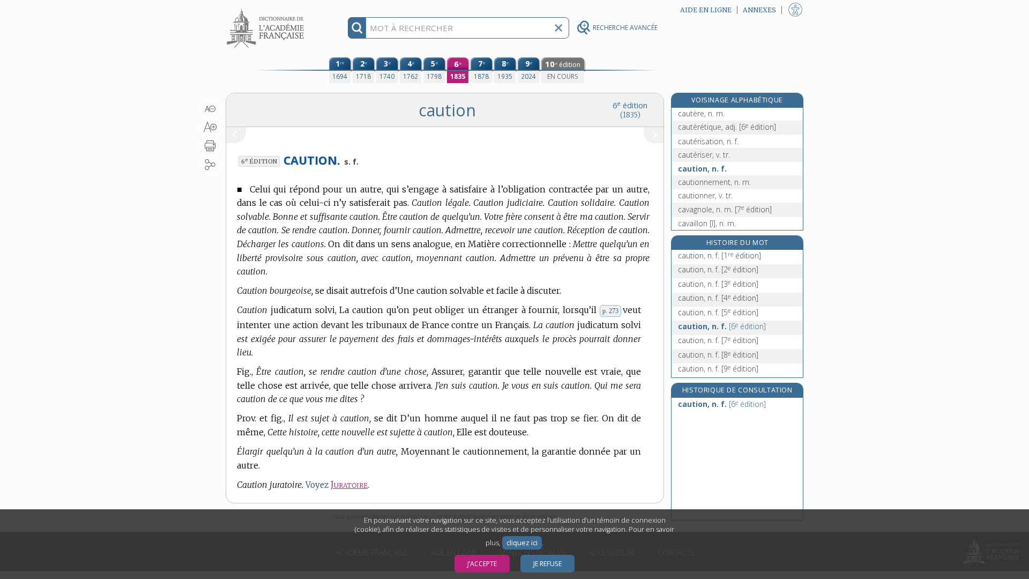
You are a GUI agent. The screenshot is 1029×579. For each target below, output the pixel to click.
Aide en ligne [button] (706, 10)
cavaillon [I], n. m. (707, 223)
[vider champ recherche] (558, 28)
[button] (210, 108)
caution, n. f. (702, 169)
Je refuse (547, 563)
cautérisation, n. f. (708, 141)
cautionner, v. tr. (705, 195)
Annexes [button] (759, 10)
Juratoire (349, 485)
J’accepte (482, 563)
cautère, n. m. (701, 113)
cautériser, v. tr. (704, 155)
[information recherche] (357, 28)
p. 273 (610, 311)
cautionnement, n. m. (714, 182)
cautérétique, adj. (727, 127)
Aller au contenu (267, 9)
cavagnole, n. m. (725, 209)
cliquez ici (522, 542)
